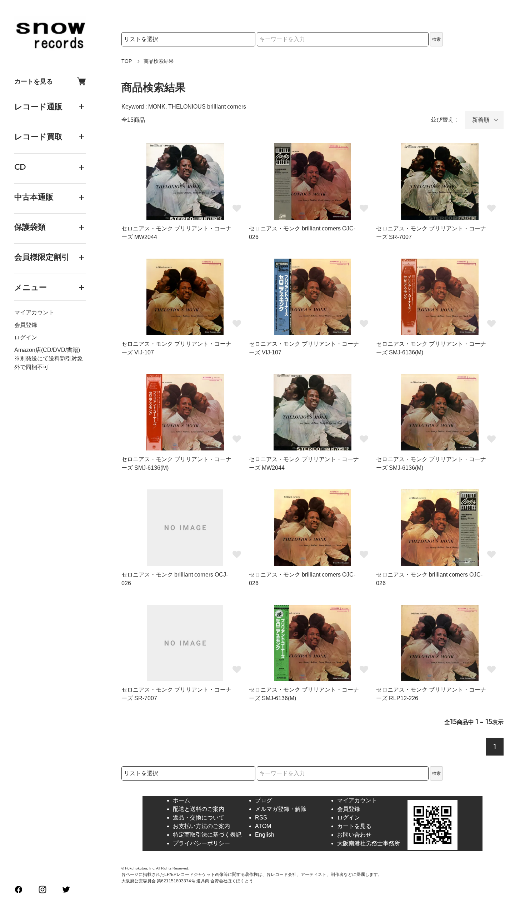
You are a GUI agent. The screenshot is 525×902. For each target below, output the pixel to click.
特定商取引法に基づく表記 (207, 835)
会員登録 (25, 325)
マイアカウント (34, 312)
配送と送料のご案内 (198, 809)
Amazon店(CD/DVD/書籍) (47, 350)
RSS (261, 817)
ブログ (263, 800)
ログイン (25, 337)
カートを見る (33, 81)
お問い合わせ (354, 835)
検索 (436, 39)
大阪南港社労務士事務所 (368, 843)
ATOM (263, 826)
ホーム (181, 800)
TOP (126, 61)
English (264, 835)
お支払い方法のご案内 (201, 826)
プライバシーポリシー (201, 843)
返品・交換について (198, 817)
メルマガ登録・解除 (280, 809)
